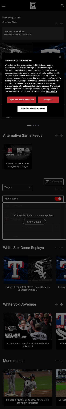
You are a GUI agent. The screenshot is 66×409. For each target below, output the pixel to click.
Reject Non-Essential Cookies (21, 100)
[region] (33, 85)
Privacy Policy (51, 91)
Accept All (48, 100)
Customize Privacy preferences (32, 108)
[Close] (60, 56)
